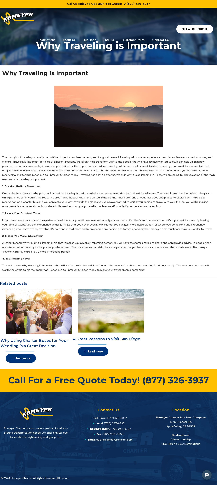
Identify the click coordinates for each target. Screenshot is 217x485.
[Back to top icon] (212, 478)
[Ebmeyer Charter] (17, 18)
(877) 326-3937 (138, 4)
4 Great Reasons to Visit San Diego (106, 339)
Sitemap (63, 478)
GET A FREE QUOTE (195, 29)
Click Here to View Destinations (180, 444)
